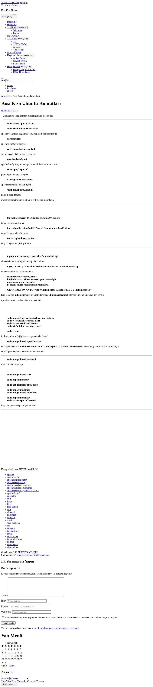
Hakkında (11, 24)
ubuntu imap (13, 547)
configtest (11, 496)
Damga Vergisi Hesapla (24, 69)
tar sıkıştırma (13, 531)
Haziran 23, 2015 (9, 110)
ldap (9, 504)
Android (17, 47)
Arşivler (5, 678)
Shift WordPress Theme (12, 681)
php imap (11, 515)
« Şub (4, 665)
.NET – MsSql (20, 44)
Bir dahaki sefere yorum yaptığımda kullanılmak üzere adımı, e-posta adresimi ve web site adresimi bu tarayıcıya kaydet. (61, 617)
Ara (3, 80)
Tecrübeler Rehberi (10, 5)
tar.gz (9, 533)
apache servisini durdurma (19, 488)
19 (15, 656)
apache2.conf (13, 493)
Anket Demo (19, 58)
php (9, 509)
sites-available (13, 523)
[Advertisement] (76, 443)
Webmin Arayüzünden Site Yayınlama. (32, 555)
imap (9, 501)
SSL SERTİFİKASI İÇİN (25, 552)
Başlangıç (11, 22)
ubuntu (10, 541)
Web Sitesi (6, 612)
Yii (14, 41)
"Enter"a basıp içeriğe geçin (14, 2)
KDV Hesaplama (21, 72)
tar (8, 525)
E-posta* (5, 606)
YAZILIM (12, 38)
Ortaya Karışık (14, 52)
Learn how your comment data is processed (58, 628)
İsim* (3, 601)
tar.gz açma (12, 536)
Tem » (11, 665)
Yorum (4, 595)
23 (6, 659)
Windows (17, 30)
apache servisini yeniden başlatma (23, 490)
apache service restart (17, 479)
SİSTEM (11, 27)
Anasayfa (5, 96)
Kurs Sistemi (19, 63)
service (10, 520)
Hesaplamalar (13, 66)
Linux (16, 33)
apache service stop (16, 482)
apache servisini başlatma (19, 485)
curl (9, 498)
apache (10, 474)
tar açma (11, 528)
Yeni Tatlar (18, 49)
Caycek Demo (20, 61)
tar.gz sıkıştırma (14, 539)
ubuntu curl (12, 544)
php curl (11, 512)
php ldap (11, 517)
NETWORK (13, 35)
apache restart (13, 477)
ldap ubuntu (12, 506)
